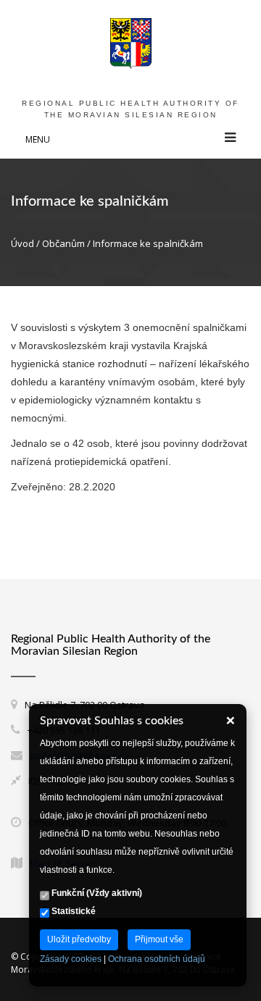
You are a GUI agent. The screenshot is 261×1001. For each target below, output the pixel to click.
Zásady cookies (71, 959)
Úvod (22, 243)
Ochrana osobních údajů (156, 959)
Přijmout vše (159, 939)
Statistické (72, 911)
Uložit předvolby (79, 939)
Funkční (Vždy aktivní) (95, 893)
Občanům (63, 243)
